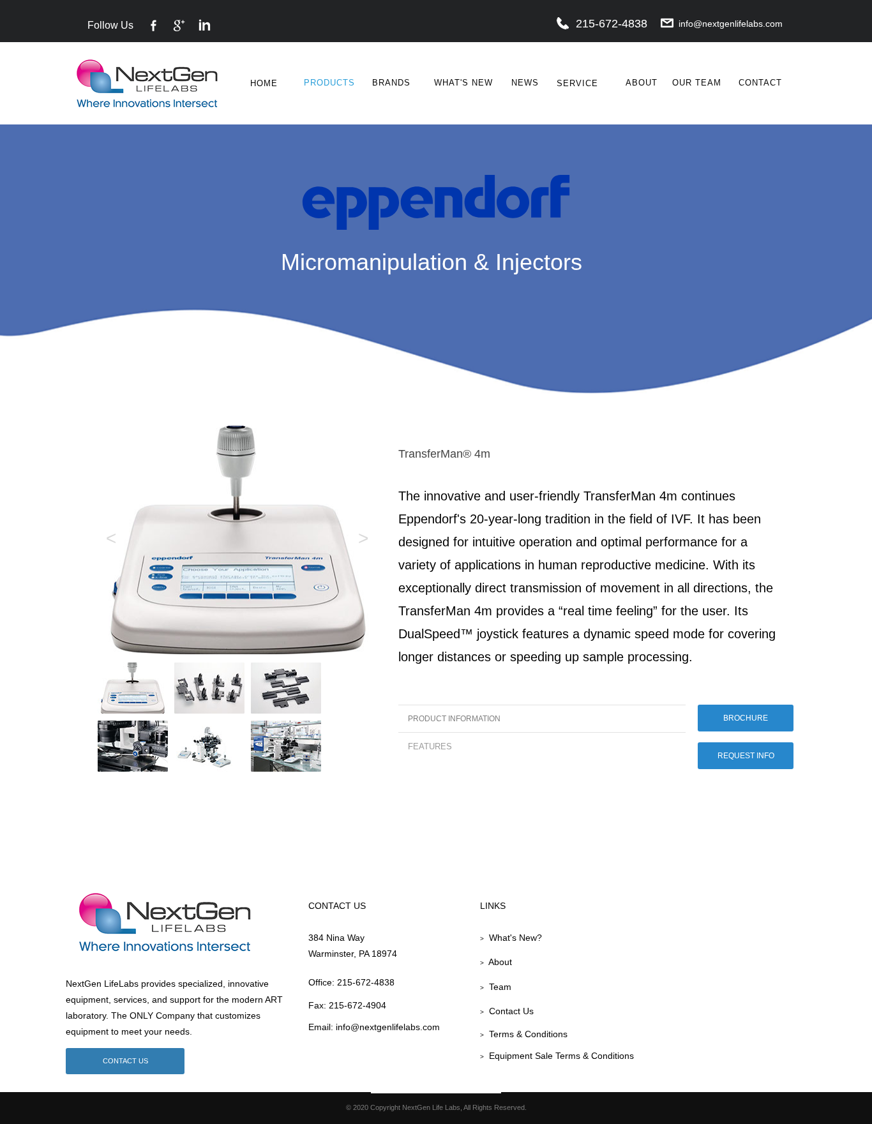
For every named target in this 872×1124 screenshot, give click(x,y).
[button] (140, 371)
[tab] (542, 718)
